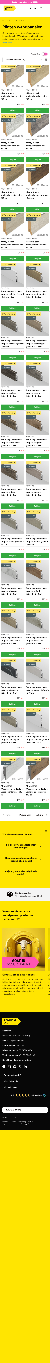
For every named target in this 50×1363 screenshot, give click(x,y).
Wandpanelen (13, 21)
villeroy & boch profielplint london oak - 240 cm (12, 96)
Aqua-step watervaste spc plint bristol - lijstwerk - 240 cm (12, 343)
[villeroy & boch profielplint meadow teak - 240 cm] (37, 176)
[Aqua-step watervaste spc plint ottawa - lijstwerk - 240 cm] (37, 374)
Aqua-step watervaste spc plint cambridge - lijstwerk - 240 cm (36, 343)
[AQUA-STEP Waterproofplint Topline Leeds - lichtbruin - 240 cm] (12, 769)
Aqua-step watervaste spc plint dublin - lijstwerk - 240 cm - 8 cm (12, 294)
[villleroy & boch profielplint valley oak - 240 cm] (37, 77)
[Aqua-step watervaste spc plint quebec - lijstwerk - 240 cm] (12, 374)
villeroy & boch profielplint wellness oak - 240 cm (12, 244)
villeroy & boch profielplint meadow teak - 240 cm (37, 195)
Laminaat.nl (12, 1118)
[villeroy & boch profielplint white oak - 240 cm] (12, 126)
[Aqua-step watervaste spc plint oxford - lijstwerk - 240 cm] (37, 571)
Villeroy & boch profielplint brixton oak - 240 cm (37, 244)
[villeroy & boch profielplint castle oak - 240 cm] (12, 176)
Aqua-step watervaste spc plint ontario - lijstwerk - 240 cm (11, 492)
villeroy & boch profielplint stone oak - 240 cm (36, 145)
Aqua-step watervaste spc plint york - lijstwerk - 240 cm (12, 541)
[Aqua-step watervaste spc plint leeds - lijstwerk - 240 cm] (37, 522)
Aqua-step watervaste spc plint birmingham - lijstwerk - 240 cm (11, 739)
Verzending (22, 1122)
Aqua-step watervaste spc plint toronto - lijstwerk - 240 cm (36, 492)
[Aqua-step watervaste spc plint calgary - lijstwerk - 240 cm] (37, 423)
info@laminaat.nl (16, 1040)
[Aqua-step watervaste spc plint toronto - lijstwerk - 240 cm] (37, 473)
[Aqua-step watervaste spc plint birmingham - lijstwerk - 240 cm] (12, 720)
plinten (23, 21)
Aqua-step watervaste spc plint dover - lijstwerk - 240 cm (37, 690)
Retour (30, 1122)
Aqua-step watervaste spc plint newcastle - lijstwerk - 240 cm (11, 640)
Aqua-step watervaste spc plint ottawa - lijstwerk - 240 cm (36, 393)
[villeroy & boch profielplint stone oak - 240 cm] (37, 126)
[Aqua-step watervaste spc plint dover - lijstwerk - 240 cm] (37, 670)
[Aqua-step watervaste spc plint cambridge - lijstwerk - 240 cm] (37, 324)
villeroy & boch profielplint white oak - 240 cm (11, 145)
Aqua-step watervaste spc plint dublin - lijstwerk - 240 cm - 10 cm (37, 739)
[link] (9, 814)
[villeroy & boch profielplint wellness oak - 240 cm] (12, 225)
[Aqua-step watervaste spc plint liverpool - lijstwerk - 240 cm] (37, 621)
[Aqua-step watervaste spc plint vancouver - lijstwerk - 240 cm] (12, 423)
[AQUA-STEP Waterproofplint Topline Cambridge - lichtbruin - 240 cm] (37, 769)
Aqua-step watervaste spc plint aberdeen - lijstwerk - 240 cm (11, 690)
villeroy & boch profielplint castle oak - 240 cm (11, 195)
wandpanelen (10, 36)
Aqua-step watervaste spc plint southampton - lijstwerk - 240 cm (37, 294)
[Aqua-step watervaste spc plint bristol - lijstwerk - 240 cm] (12, 324)
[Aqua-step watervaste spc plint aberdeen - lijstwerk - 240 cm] (12, 670)
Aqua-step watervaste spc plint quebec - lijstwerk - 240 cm (11, 393)
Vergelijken (35, 54)
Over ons (5, 1122)
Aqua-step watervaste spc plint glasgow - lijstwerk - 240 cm (11, 591)
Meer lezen (7, 42)
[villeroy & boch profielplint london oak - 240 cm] (12, 77)
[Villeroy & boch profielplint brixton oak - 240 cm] (37, 225)
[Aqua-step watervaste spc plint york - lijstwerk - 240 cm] (12, 522)
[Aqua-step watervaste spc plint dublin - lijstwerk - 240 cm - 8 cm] (12, 275)
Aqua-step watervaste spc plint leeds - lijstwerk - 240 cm (37, 541)
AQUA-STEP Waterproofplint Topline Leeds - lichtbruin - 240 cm (12, 790)
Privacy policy (25, 1124)
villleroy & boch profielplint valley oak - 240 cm (36, 96)
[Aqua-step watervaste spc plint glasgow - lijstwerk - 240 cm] (12, 571)
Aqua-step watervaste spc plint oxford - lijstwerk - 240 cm (36, 591)
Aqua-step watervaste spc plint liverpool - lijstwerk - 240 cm (36, 640)
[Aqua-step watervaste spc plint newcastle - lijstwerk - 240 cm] (12, 621)
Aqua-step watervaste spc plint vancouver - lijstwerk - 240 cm (11, 442)
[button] (40, 8)
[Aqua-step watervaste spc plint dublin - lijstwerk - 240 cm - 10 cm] (37, 720)
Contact (13, 1122)
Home (4, 21)
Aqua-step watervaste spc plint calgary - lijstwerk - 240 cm (36, 442)
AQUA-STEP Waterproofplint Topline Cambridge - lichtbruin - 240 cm (37, 790)
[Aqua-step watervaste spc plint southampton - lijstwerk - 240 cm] (37, 275)
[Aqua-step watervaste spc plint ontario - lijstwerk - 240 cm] (12, 473)
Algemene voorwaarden (10, 1124)
